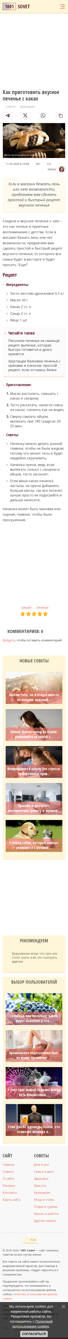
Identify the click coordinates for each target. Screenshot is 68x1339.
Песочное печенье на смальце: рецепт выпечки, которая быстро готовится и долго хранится (34, 347)
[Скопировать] (60, 115)
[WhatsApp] (43, 115)
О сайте (8, 1178)
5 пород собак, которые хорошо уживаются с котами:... (34, 845)
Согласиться (34, 1334)
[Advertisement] (34, 51)
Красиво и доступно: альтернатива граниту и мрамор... (34, 808)
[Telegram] (7, 115)
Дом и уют (41, 1164)
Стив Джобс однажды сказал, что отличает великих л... (34, 1129)
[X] (25, 115)
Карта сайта (11, 1200)
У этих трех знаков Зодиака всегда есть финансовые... (34, 1092)
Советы (8, 1171)
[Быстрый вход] (55, 6)
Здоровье (41, 1178)
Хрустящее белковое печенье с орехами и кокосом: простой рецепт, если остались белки (34, 365)
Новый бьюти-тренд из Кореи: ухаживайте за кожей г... (33, 734)
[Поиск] (48, 6)
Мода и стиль (44, 1200)
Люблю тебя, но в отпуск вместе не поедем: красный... (34, 697)
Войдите (9, 640)
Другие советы (45, 1221)
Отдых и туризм (45, 1207)
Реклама (9, 1186)
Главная (8, 1164)
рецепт (27, 607)
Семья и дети (44, 1171)
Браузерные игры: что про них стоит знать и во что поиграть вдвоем (34, 957)
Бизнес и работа (46, 1214)
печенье (42, 607)
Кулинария (42, 1193)
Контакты (10, 1193)
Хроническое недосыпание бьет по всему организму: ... (34, 1055)
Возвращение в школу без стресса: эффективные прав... (33, 771)
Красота (40, 1186)
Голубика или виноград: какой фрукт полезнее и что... (34, 1018)
